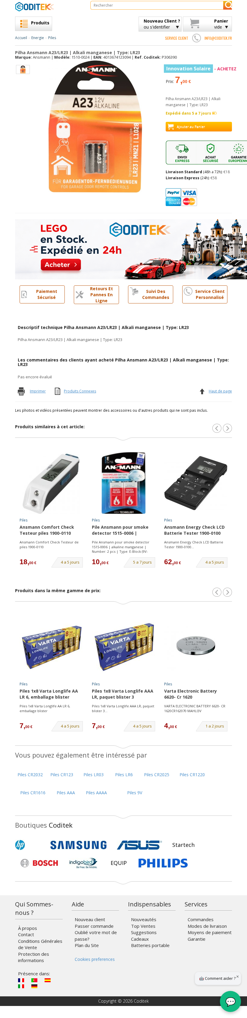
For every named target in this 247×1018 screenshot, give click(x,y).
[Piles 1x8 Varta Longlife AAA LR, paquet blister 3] (123, 646)
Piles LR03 (93, 774)
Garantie (196, 939)
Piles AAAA (96, 792)
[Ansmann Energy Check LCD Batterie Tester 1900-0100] (195, 483)
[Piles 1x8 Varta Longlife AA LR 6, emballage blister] (51, 646)
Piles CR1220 (192, 774)
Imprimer (38, 391)
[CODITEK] (48, 6)
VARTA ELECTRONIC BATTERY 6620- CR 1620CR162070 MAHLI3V (194, 708)
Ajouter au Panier (191, 126)
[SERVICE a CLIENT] (196, 37)
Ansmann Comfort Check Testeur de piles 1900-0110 (49, 544)
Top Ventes (143, 926)
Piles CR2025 (156, 774)
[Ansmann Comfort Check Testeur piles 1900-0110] (51, 483)
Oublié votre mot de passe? (96, 935)
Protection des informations (33, 957)
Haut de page (220, 391)
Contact (26, 934)
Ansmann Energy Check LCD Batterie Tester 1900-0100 (194, 530)
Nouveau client (90, 919)
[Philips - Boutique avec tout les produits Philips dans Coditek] (163, 863)
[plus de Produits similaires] (227, 428)
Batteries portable (150, 945)
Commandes (201, 919)
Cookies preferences (95, 959)
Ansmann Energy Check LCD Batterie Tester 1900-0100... (193, 544)
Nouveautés (143, 919)
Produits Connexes (80, 391)
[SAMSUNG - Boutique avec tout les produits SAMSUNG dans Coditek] (78, 845)
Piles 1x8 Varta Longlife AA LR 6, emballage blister (49, 694)
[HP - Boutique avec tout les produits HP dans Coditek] (30, 845)
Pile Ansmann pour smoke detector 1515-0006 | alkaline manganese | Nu (120, 530)
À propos (27, 928)
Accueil (21, 37)
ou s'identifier (162, 24)
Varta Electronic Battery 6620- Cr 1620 (190, 694)
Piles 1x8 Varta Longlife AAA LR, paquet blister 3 (122, 694)
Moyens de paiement (210, 932)
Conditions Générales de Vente (40, 944)
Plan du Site (87, 945)
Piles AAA (66, 792)
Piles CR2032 (30, 774)
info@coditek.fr (218, 38)
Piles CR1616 (32, 792)
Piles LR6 (124, 774)
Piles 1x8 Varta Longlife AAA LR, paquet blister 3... (123, 708)
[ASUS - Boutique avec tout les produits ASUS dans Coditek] (139, 845)
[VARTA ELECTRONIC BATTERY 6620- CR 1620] (195, 646)
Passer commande (94, 926)
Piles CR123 (61, 774)
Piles (52, 37)
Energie (37, 37)
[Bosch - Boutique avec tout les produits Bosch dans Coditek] (39, 863)
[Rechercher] (227, 5)
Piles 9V (134, 792)
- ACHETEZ (201, 69)
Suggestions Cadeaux (144, 935)
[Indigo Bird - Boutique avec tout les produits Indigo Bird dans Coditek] (83, 863)
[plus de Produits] (227, 592)
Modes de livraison (207, 926)
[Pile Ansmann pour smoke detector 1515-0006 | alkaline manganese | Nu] (123, 483)
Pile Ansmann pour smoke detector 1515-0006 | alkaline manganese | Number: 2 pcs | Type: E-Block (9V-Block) (120, 547)
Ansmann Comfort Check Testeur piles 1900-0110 (47, 530)
